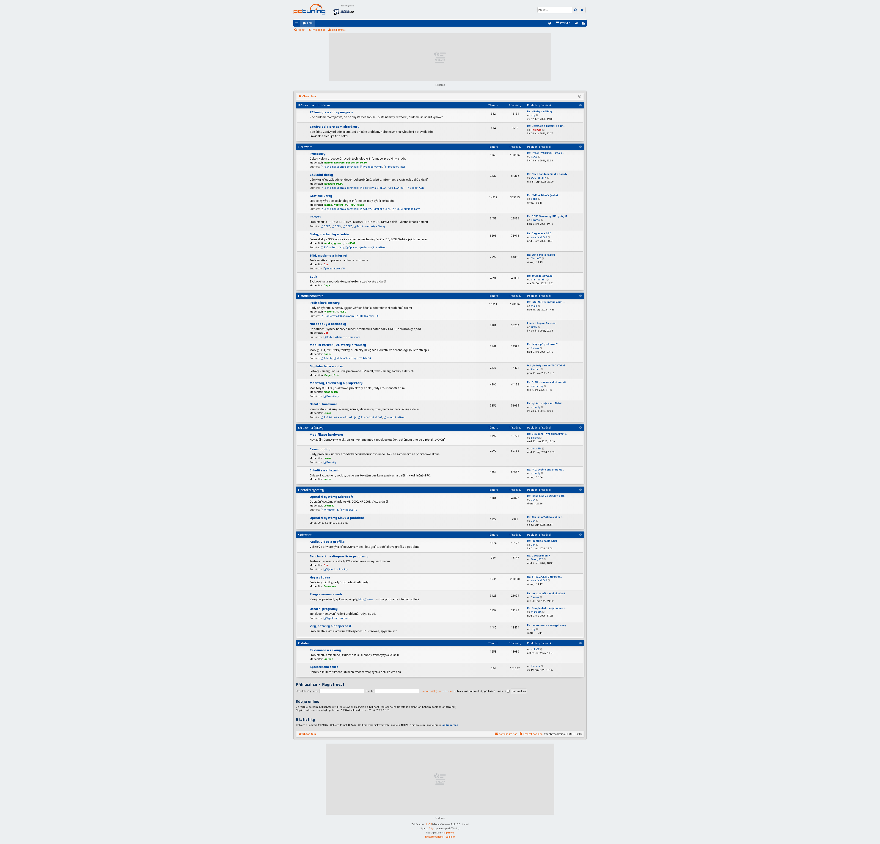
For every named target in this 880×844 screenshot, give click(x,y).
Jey (533, 115)
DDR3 (349, 226)
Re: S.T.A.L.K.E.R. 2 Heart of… (544, 576)
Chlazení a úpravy (311, 427)
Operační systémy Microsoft (332, 496)
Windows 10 (349, 509)
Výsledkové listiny (337, 569)
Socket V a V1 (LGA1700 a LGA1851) (384, 187)
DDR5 (327, 226)
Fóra (310, 23)
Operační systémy (311, 489)
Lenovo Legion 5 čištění (541, 323)
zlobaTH (536, 448)
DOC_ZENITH (538, 177)
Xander (535, 369)
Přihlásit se (318, 29)
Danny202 (537, 559)
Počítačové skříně (371, 417)
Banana (535, 666)
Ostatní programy (324, 608)
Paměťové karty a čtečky (370, 226)
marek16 (536, 611)
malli (534, 305)
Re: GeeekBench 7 (538, 555)
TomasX (536, 258)
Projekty (331, 462)
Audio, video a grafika (327, 541)
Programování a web (326, 594)
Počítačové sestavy (325, 302)
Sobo (534, 198)
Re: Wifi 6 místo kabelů (541, 254)
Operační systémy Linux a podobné (337, 517)
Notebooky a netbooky (328, 323)
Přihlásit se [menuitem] (577, 24)
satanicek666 (539, 237)
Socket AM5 (417, 187)
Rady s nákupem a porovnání (341, 166)
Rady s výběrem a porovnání (343, 337)
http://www (365, 599)
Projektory (332, 396)
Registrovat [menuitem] (584, 24)
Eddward (339, 162)
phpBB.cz (448, 832)
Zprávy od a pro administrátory (334, 126)
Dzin (336, 375)
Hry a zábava (320, 577)
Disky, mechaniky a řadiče (329, 234)
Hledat (301, 29)
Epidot (535, 437)
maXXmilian (331, 391)
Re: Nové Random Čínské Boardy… (548, 174)
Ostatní (303, 643)
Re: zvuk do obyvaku (540, 275)
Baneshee (352, 162)
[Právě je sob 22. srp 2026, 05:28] (579, 96)
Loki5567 (349, 243)
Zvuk (313, 276)
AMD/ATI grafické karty (376, 209)
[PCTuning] (309, 9)
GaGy (534, 156)
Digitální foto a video (326, 366)
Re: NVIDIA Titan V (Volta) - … (544, 195)
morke (328, 204)
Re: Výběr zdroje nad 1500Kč (544, 403)
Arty (431, 828)
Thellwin (536, 129)
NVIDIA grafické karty (407, 209)
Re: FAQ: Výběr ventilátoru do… (545, 469)
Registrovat (338, 29)
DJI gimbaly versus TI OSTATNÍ (546, 365)
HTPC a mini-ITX (369, 316)
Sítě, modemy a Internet (329, 255)
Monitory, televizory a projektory (336, 382)
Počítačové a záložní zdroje (340, 417)
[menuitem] (549, 23)
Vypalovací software (338, 618)
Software (305, 534)
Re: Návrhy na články (539, 111)
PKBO (363, 162)
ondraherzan (450, 725)
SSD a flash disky (334, 247)
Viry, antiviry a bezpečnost (331, 625)
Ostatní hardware (310, 295)
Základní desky (321, 174)
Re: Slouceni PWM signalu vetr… (547, 433)
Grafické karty (321, 195)
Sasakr (535, 348)
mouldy (535, 407)
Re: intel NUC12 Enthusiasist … (546, 302)
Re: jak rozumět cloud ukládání (546, 593)
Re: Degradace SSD (539, 233)
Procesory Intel (395, 166)
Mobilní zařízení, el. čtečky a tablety (338, 344)
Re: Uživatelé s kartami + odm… (546, 126)
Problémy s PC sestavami (339, 316)
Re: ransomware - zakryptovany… (547, 625)
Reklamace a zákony (325, 650)
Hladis (361, 204)
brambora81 (538, 279)
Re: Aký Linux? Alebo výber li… (545, 517)
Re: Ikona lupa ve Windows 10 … (546, 496)
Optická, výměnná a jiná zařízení (367, 247)
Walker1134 (340, 204)
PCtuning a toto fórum (314, 105)
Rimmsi (535, 220)
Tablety (328, 358)
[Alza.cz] (343, 10)
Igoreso (338, 243)
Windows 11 (331, 509)
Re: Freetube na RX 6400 (542, 541)
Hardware (305, 146)
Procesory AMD (372, 166)
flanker (328, 162)
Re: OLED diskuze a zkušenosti (546, 382)
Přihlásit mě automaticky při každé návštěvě (480, 691)
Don (326, 264)
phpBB (428, 824)
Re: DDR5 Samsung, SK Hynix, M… (548, 216)
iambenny (537, 386)
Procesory (317, 153)
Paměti (315, 216)
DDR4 (338, 226)
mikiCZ (535, 649)
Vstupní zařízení (396, 417)
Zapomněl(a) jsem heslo (437, 691)
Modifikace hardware (326, 434)
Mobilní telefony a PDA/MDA (353, 358)
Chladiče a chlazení (324, 470)
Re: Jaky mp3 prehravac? (542, 344)
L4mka (327, 413)
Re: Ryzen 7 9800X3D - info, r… (545, 153)
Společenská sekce (324, 666)
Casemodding (320, 449)
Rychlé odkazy (297, 24)
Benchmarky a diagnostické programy (339, 556)
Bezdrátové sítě (335, 268)
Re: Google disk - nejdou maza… (547, 608)
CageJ (327, 285)
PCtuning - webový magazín (331, 112)
